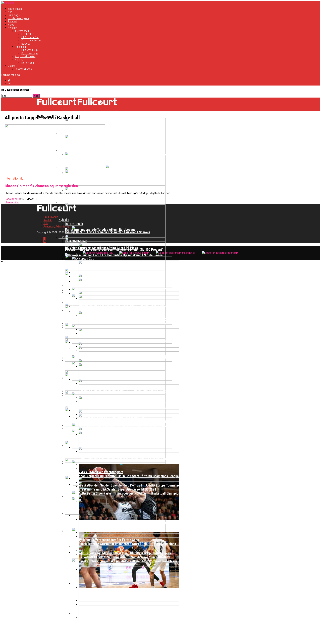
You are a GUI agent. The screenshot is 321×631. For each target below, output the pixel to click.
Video (11, 24)
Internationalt (22, 31)
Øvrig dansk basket (25, 56)
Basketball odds (23, 69)
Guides (11, 65)
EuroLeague (14, 15)
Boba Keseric (12, 199)
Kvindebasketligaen (18, 18)
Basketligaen (15, 8)
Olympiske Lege (29, 53)
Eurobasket (27, 34)
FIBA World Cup (29, 50)
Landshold (20, 46)
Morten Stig (27, 62)
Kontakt (47, 220)
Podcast (12, 21)
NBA (10, 12)
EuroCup (25, 43)
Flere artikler (12, 202)
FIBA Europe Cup (30, 37)
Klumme (19, 59)
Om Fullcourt (50, 217)
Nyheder (12, 27)
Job (45, 223)
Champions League (31, 40)
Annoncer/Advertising (56, 226)
